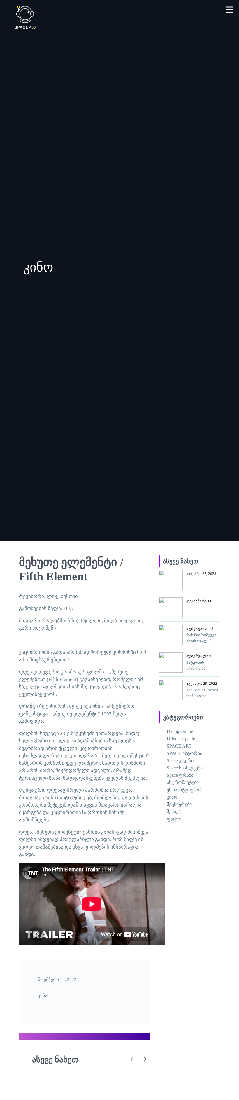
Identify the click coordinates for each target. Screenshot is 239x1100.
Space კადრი (180, 760)
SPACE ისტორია (184, 753)
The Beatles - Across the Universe (202, 693)
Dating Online (180, 731)
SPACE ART (179, 745)
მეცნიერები (179, 804)
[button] (229, 9)
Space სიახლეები (185, 767)
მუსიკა (174, 811)
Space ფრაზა (180, 775)
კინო (43, 995)
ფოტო (174, 818)
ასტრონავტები (183, 782)
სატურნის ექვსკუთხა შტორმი (195, 668)
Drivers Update (181, 738)
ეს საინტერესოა (184, 789)
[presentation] (132, 1058)
